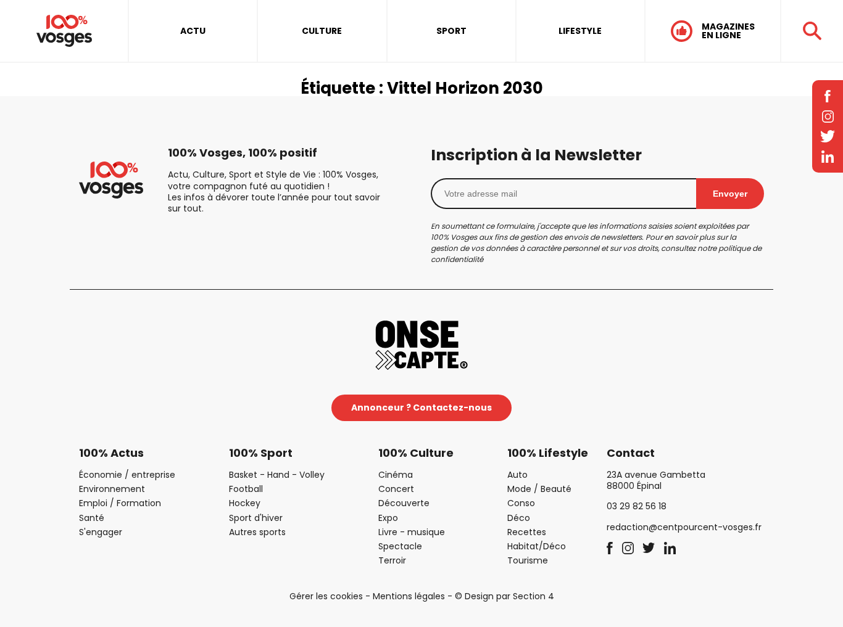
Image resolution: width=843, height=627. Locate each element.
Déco (518, 518)
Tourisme (527, 560)
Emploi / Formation (120, 503)
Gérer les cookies (326, 596)
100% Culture (416, 453)
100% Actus (111, 453)
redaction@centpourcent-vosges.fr (684, 527)
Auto (517, 475)
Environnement (112, 489)
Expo (388, 518)
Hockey (244, 503)
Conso (521, 503)
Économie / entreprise (127, 475)
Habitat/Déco (536, 546)
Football (246, 489)
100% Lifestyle (547, 453)
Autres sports (257, 532)
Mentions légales (409, 596)
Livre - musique (411, 532)
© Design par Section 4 (504, 596)
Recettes (526, 532)
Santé (91, 518)
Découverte (404, 503)
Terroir (392, 560)
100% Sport (261, 453)
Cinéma (395, 475)
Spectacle (400, 546)
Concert (396, 489)
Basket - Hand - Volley (277, 475)
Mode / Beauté (539, 489)
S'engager (100, 532)
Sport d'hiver (256, 518)
